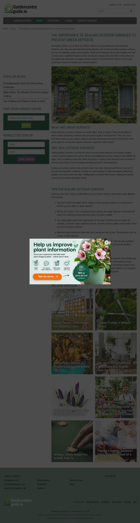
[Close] (106, 242)
